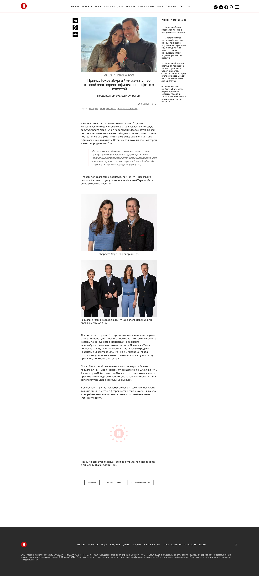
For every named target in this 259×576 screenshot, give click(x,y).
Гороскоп (184, 6)
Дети (120, 6)
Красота (130, 6)
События (171, 6)
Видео (202, 544)
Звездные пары (108, 108)
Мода (98, 6)
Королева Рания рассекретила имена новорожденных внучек (173, 30)
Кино (160, 6)
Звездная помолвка (127, 108)
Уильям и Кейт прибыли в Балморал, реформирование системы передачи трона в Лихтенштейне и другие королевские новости (173, 94)
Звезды (75, 6)
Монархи (87, 6)
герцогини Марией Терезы (130, 180)
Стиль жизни (146, 6)
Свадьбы (109, 6)
